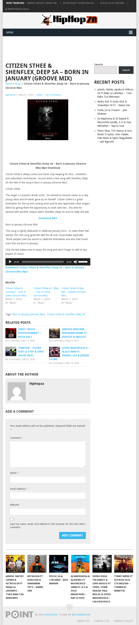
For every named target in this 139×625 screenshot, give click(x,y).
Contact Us (101, 621)
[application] (47, 261)
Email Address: (19, 488)
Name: (14, 473)
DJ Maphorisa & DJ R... (17, 9)
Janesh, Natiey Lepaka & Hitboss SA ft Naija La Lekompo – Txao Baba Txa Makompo (115, 93)
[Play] (10, 262)
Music (18, 83)
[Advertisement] (71, 49)
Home (8, 83)
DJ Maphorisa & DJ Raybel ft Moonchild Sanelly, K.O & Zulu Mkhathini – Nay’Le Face (114, 122)
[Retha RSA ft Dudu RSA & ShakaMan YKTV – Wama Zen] (37, 564)
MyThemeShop (81, 614)
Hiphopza (10, 94)
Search (98, 64)
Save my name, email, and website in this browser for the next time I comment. (48, 526)
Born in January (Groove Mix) (28, 314)
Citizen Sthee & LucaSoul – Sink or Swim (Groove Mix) (15, 292)
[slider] (83, 261)
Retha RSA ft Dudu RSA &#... (79, 3)
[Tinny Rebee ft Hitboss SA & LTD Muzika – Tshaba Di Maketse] (123, 564)
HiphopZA (51, 614)
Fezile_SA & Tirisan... (112, 3)
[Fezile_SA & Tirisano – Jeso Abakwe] (58, 564)
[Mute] (75, 262)
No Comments (53, 94)
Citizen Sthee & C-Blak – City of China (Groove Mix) (46, 292)
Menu (9, 32)
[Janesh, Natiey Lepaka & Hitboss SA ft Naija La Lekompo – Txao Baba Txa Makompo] (15, 564)
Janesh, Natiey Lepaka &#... (42, 3)
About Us (83, 621)
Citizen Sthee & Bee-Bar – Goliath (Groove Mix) (73, 292)
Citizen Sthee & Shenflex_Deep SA (66, 314)
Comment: (16, 437)
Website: (14, 504)
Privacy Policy (123, 621)
